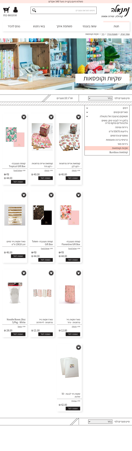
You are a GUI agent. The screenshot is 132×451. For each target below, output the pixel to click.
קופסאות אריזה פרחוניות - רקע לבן (69, 165)
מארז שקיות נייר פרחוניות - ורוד (73, 321)
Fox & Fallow (18, 170)
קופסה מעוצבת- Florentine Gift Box (71, 243)
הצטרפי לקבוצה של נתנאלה (19, 436)
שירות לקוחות (124, 448)
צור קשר (5, 448)
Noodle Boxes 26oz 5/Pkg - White (16, 321)
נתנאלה (74, 170)
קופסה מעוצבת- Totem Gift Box (42, 243)
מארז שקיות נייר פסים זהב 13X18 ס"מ (16, 243)
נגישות (27, 448)
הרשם (73, 436)
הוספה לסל (73, 178)
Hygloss (74, 401)
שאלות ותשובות (109, 448)
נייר (102, 34)
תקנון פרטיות (38, 448)
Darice (20, 326)
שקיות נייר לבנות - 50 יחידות (71, 395)
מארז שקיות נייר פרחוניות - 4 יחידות (44, 321)
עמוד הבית (125, 34)
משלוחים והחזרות (92, 448)
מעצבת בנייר (112, 34)
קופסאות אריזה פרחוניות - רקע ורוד (42, 165)
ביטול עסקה (17, 448)
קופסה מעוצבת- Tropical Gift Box (17, 165)
